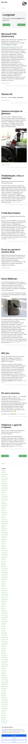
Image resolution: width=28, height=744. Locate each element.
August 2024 (4, 481)
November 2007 (4, 704)
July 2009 (3, 668)
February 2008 (4, 699)
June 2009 (3, 670)
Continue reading (6, 83)
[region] (14, 734)
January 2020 (4, 514)
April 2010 (3, 652)
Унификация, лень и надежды (12, 176)
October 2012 (4, 597)
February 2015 (4, 550)
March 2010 (3, 653)
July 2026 (3, 470)
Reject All (14, 741)
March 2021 (3, 503)
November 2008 (4, 682)
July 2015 (3, 541)
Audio (8, 344)
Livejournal (8, 85)
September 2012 (4, 599)
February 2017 (4, 528)
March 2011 (3, 632)
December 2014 (4, 554)
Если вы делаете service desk (10, 250)
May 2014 (3, 563)
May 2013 (3, 585)
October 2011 (4, 619)
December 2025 (4, 474)
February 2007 (4, 720)
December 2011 (4, 615)
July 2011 (3, 624)
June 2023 (3, 494)
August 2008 (4, 688)
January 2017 (4, 530)
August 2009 (4, 666)
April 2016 (3, 537)
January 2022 (4, 497)
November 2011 (4, 617)
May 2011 (3, 628)
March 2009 (3, 675)
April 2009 (3, 673)
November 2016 (4, 534)
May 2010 (3, 650)
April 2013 (3, 586)
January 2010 (4, 657)
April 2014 (3, 565)
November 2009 (4, 661)
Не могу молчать (10, 393)
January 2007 (4, 722)
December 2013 (4, 572)
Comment (25, 85)
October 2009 (4, 662)
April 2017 (3, 526)
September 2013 (4, 577)
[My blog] (24, 4)
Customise (14, 738)
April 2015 (3, 546)
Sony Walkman (9, 278)
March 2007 (3, 719)
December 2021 (4, 499)
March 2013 (3, 588)
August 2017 (4, 525)
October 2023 (4, 487)
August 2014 (4, 557)
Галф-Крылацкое (10, 213)
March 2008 (3, 697)
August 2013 (4, 579)
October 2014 (4, 555)
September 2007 (4, 708)
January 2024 (4, 483)
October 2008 (4, 684)
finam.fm (18, 396)
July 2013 (3, 581)
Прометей (6, 94)
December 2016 (4, 532)
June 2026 (3, 472)
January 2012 (4, 614)
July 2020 (3, 507)
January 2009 (4, 679)
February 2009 (4, 677)
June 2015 (3, 543)
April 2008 (3, 695)
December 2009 (4, 659)
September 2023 (4, 488)
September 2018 (4, 521)
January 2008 (4, 701)
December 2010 (4, 637)
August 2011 (4, 623)
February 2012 (4, 612)
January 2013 (4, 592)
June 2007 (3, 713)
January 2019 (4, 519)
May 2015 (3, 545)
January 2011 (4, 635)
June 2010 (3, 648)
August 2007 (4, 710)
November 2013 (4, 574)
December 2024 (4, 478)
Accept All (14, 735)
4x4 (7, 167)
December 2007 (4, 702)
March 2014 (3, 566)
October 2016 (4, 536)
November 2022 (4, 496)
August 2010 (4, 644)
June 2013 (3, 583)
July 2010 (3, 646)
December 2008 (4, 681)
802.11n (5, 353)
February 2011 (4, 633)
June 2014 (3, 561)
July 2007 (3, 711)
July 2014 (3, 559)
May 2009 (3, 672)
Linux (8, 448)
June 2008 (3, 691)
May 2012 (3, 606)
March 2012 (3, 610)
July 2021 (3, 501)
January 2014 (4, 570)
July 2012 (3, 603)
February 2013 (4, 590)
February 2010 (4, 655)
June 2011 (3, 626)
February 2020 (4, 512)
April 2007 (3, 717)
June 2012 (3, 604)
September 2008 (4, 686)
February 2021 (4, 505)
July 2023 (3, 492)
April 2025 (3, 476)
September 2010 (4, 643)
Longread (12, 85)
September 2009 (4, 664)
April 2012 (3, 608)
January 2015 (4, 552)
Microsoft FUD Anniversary (8, 35)
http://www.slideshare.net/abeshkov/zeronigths (12, 46)
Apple (6, 344)
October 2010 (4, 641)
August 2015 (4, 539)
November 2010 (4, 639)
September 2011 (4, 621)
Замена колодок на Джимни (11, 112)
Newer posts (21, 24)
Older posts (6, 24)
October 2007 (4, 706)
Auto (9, 167)
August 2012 (4, 601)
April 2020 (3, 510)
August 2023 (4, 490)
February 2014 (4, 568)
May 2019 (3, 517)
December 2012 (4, 594)
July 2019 (3, 516)
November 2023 (4, 485)
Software (16, 85)
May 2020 (3, 508)
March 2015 (3, 548)
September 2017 (4, 523)
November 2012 (4, 595)
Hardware (8, 204)
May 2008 (3, 693)
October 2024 (4, 479)
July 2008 (3, 690)
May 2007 (3, 715)
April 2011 (3, 630)
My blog (4, 2)
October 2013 (4, 575)
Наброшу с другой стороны (11, 426)
